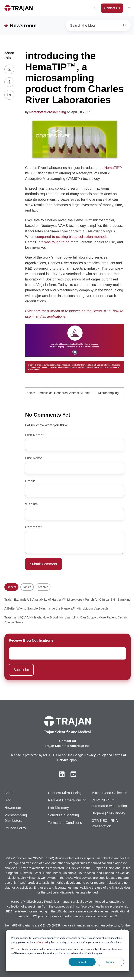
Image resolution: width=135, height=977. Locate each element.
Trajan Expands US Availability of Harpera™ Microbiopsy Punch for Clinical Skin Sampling (67, 599)
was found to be (56, 242)
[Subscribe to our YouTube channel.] (73, 774)
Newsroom (12, 808)
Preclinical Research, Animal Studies (64, 393)
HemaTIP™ (113, 168)
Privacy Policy (15, 828)
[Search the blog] (124, 25)
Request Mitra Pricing (65, 793)
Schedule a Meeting (63, 815)
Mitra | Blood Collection (109, 793)
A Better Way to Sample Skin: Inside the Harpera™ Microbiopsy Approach (56, 608)
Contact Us (112, 8)
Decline (110, 961)
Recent (11, 587)
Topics (27, 587)
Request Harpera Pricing (67, 800)
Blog (7, 800)
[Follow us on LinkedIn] (62, 774)
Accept (82, 961)
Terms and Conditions (65, 823)
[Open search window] (95, 8)
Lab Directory (58, 808)
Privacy (90, 755)
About (9, 793)
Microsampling (108, 393)
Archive (43, 587)
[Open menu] (129, 8)
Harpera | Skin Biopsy (108, 813)
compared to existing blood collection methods (71, 237)
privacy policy (43, 942)
